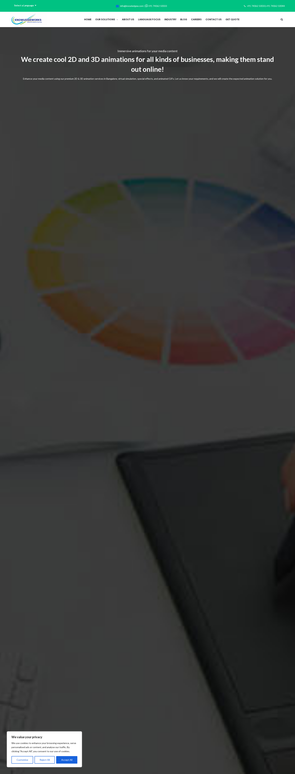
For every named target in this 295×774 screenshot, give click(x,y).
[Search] (281, 19)
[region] (44, 749)
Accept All (66, 759)
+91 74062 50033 (157, 6)
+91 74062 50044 (275, 6)
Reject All (45, 759)
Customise (22, 759)
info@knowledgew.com (131, 6)
